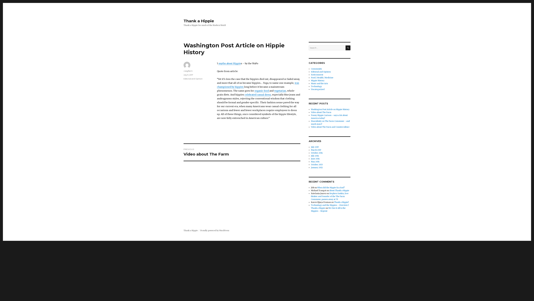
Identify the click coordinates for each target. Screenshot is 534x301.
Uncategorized (318, 89)
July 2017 (315, 147)
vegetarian (280, 90)
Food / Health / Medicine (322, 78)
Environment (317, 75)
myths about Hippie (229, 63)
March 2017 (316, 150)
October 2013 (317, 164)
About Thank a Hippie (339, 190)
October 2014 (317, 153)
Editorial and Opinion (193, 79)
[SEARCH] (348, 47)
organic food (261, 90)
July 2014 (315, 156)
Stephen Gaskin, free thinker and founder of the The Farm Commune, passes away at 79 (329, 196)
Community (316, 69)
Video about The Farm (321, 112)
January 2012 (317, 167)
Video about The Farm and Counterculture (330, 127)
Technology (316, 86)
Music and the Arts (319, 83)
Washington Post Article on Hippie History (330, 109)
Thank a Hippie (199, 21)
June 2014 (315, 159)
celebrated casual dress (258, 94)
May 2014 (315, 162)
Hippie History (317, 80)
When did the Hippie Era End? (331, 187)
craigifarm (188, 71)
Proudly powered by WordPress (214, 230)
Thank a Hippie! (341, 202)
